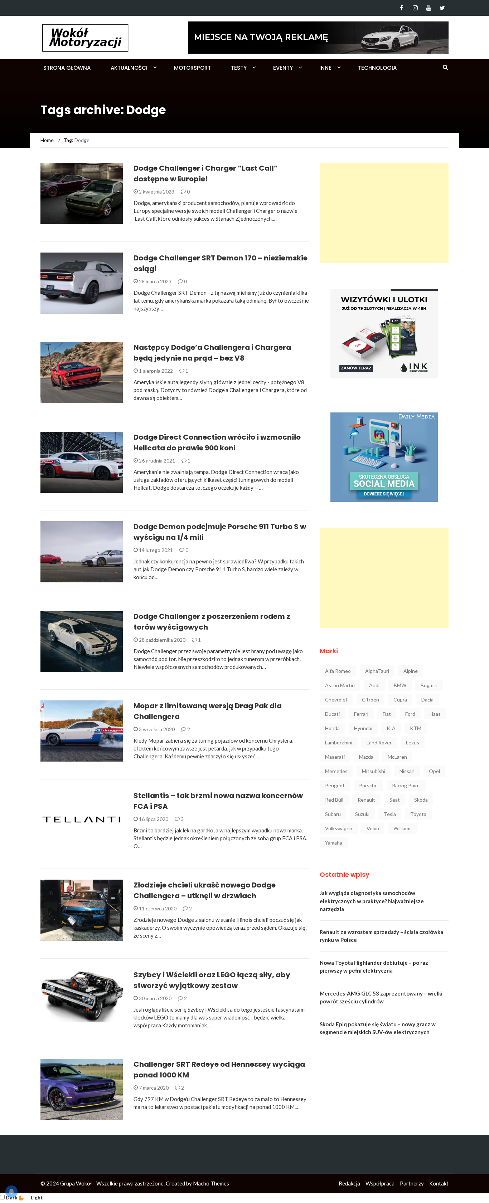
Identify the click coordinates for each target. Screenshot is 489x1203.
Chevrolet (336, 699)
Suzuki (362, 814)
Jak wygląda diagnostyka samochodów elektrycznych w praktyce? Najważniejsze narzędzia (372, 901)
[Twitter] (442, 8)
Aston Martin (340, 685)
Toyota (418, 814)
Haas (435, 714)
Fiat (387, 714)
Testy (239, 68)
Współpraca (379, 1183)
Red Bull (334, 800)
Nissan (407, 771)
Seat (394, 800)
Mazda (366, 757)
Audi (374, 685)
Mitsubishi (373, 771)
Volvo (373, 828)
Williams (402, 828)
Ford (410, 714)
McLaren (397, 757)
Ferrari (361, 714)
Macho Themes (211, 1183)
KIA (391, 728)
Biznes (58, 845)
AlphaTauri (377, 671)
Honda (332, 728)
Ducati (332, 714)
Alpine (410, 671)
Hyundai (363, 728)
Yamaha (333, 843)
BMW (400, 685)
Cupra (400, 699)
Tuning (59, 489)
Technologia (377, 68)
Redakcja (349, 1183)
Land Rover (379, 742)
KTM (415, 728)
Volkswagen (338, 828)
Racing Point (406, 785)
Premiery (61, 310)
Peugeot (335, 785)
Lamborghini (338, 742)
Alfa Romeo (338, 671)
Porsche (368, 785)
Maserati (335, 757)
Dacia (427, 699)
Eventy (283, 68)
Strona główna (67, 68)
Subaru (333, 814)
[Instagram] (415, 8)
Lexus (412, 742)
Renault (366, 800)
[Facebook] (401, 8)
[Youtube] (428, 8)
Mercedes (336, 771)
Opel (434, 771)
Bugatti (429, 685)
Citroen (370, 699)
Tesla (390, 814)
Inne (325, 68)
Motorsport (192, 68)
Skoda (421, 800)
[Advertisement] (384, 213)
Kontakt (439, 1183)
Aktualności (129, 68)
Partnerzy (412, 1183)
